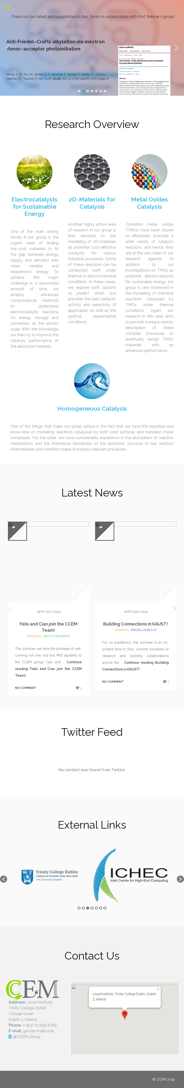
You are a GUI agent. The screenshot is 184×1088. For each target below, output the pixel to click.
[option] (56, 876)
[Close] (158, 989)
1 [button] (79, 908)
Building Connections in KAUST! (135, 623)
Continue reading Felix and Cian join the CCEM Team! (48, 668)
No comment (25, 688)
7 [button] (105, 908)
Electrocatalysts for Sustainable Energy (35, 206)
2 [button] (83, 908)
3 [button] (87, 908)
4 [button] (92, 908)
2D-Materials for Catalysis (92, 203)
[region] (92, 48)
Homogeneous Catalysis (92, 408)
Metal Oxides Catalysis (149, 203)
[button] (176, 48)
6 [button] (100, 908)
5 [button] (96, 908)
